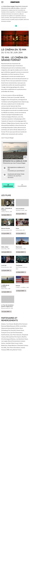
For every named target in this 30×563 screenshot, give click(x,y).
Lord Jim (3, 265)
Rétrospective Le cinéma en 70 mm (15, 161)
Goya (17, 228)
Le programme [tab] (8, 185)
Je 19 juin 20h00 (6, 292)
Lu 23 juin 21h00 (6, 270)
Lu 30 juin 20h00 (21, 272)
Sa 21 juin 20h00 (6, 252)
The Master (19, 265)
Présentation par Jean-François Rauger (14, 163)
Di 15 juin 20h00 (21, 233)
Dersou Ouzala (5, 228)
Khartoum (19, 247)
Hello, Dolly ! (4, 247)
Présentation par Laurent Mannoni (16, 170)
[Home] (15, 2)
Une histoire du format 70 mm (16, 174)
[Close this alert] (16, 26)
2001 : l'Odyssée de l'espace (6, 209)
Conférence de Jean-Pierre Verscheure (14, 176)
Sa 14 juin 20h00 (6, 215)
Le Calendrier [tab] (22, 185)
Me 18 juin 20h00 (21, 213)
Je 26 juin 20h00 (21, 290)
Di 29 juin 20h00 (21, 252)
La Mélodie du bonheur (5, 286)
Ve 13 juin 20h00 (6, 311)
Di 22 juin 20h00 (6, 233)
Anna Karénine (20, 208)
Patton (18, 285)
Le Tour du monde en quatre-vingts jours (7, 305)
